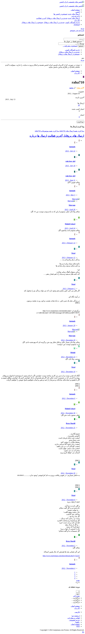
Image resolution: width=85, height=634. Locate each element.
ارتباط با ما (76, 616)
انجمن (77, 12)
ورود (82, 60)
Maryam (72, 205)
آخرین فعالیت (41, 18)
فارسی (77, 612)
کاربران (77, 20)
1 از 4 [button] (78, 582)
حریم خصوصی (74, 620)
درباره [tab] (33, 135)
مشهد (71, 88)
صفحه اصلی (75, 10)
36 (79, 105)
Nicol (73, 253)
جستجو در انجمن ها (61, 14)
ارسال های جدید (74, 14)
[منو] (83, 4)
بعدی (78, 580)
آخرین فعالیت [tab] (55, 135)
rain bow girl (70, 161)
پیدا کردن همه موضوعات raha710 (47, 131)
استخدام (77, 24)
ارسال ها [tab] (42, 135)
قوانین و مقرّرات (74, 618)
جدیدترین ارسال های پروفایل (57, 18)
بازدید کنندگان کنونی (72, 22)
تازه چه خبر (75, 16)
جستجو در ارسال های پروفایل (32, 22)
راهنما (77, 622)
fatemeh (72, 147)
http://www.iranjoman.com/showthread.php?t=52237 (61, 556)
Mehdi (72, 353)
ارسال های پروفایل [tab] (73, 135)
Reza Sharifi (70, 423)
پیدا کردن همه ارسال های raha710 (72, 131)
